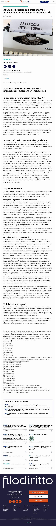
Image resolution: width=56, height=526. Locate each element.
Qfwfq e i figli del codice (40, 434)
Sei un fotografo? (36, 508)
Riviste (45, 510)
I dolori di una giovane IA (15, 456)
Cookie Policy (25, 510)
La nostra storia (6, 509)
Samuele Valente (34, 468)
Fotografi (14, 509)
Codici (45, 509)
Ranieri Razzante (34, 460)
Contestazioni (25, 506)
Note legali (25, 508)
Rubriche (45, 511)
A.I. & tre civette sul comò (17, 464)
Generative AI (6, 82)
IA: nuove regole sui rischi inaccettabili (39, 464)
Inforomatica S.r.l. (6, 508)
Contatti (4, 506)
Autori (14, 505)
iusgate (6, 430)
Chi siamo (5, 505)
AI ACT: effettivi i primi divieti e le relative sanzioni (40, 456)
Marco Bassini (27, 72)
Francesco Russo (8, 442)
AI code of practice (14, 82)
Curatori (14, 508)
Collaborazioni (36, 505)
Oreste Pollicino (17, 72)
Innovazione (7, 59)
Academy (45, 506)
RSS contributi (46, 505)
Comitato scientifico (16, 506)
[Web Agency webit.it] (29, 522)
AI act (21, 82)
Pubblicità (5, 511)
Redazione (5, 510)
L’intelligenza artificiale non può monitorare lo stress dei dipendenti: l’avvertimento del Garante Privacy (27, 409)
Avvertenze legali (26, 505)
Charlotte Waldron (11, 63)
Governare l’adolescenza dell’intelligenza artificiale (12, 447)
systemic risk (26, 82)
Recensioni (35, 506)
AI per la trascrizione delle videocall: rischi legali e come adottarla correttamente (26, 405)
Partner (14, 510)
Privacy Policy (25, 509)
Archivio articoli (46, 508)
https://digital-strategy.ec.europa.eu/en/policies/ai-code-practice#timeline (22, 387)
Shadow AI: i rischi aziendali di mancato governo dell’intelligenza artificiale (26, 413)
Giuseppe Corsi (8, 460)
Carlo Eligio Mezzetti (9, 468)
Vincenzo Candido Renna (36, 442)
